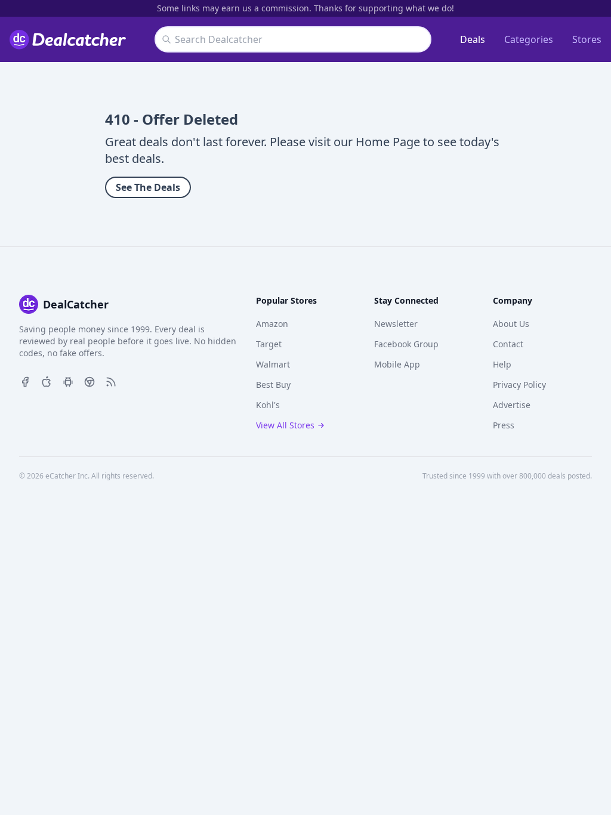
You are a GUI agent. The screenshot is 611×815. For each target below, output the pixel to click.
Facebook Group (406, 344)
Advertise (511, 404)
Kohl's (268, 404)
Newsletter (396, 323)
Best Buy (273, 384)
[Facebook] (25, 380)
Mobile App (397, 364)
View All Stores (285, 425)
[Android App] (68, 380)
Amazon (272, 323)
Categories (528, 39)
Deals (472, 39)
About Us (511, 323)
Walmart (273, 364)
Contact (508, 344)
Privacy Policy (519, 384)
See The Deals (148, 187)
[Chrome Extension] (89, 380)
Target (269, 344)
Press (503, 425)
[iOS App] (47, 380)
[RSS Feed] (111, 380)
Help (502, 364)
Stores (586, 39)
